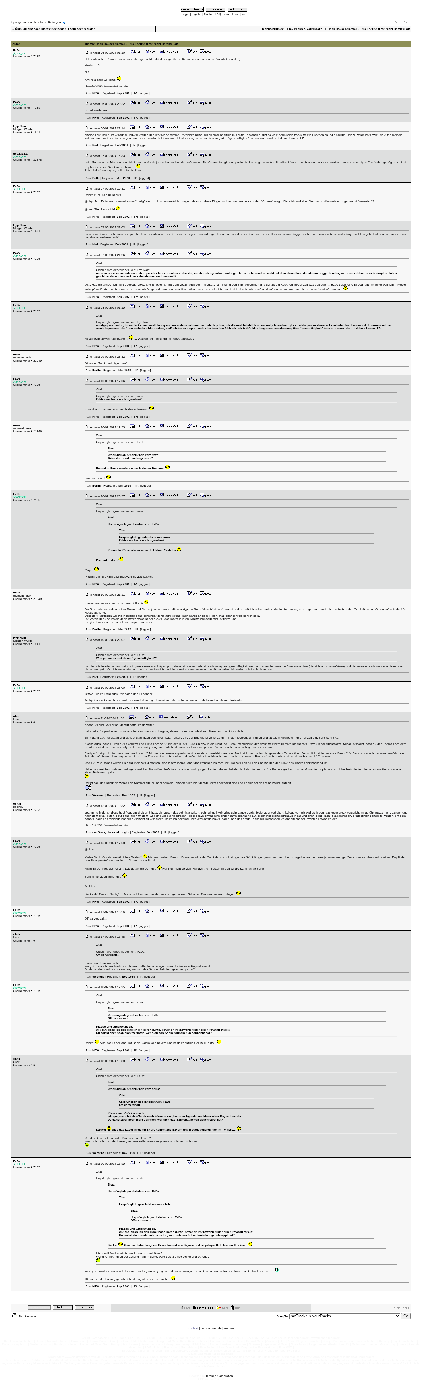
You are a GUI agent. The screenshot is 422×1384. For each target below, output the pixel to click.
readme (229, 1328)
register (197, 14)
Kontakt (193, 1328)
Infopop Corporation (219, 1375)
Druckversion (27, 1316)
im (243, 14)
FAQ (218, 14)
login (186, 14)
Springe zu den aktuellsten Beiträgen (36, 22)
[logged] (144, 93)
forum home (231, 14)
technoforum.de (211, 1328)
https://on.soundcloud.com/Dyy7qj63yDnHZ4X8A (120, 576)
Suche (208, 14)
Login (72, 28)
